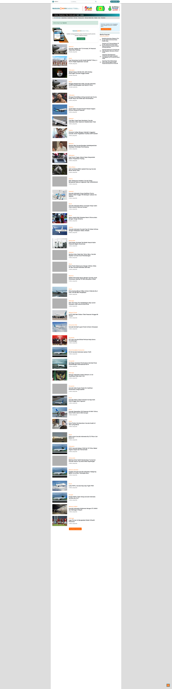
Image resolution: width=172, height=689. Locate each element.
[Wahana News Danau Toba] (65, 8)
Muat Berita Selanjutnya (75, 529)
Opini (77, 15)
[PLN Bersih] (101, 8)
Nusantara (62, 15)
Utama (56, 15)
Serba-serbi (72, 15)
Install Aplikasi (81, 38)
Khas (67, 15)
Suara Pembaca (105, 29)
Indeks (82, 15)
